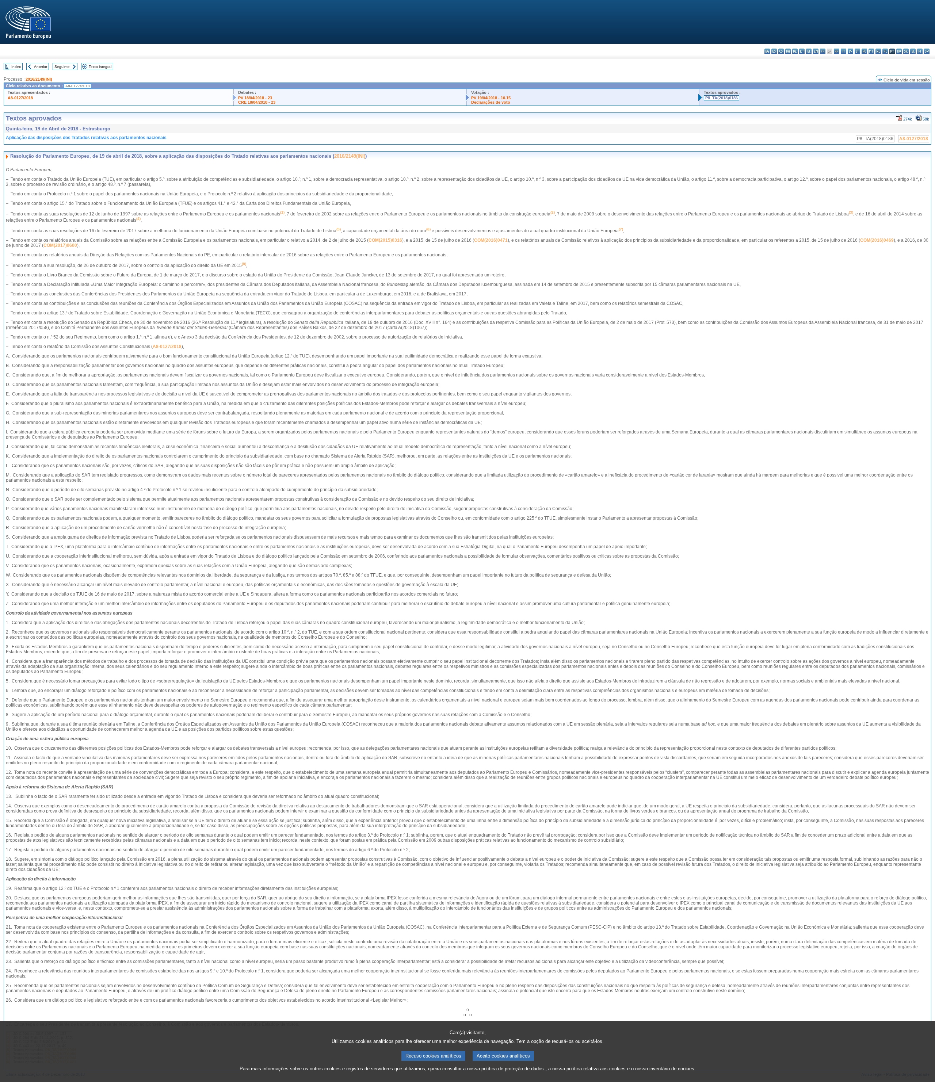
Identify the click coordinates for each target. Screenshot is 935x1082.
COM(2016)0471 (491, 240)
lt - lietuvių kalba (857, 51)
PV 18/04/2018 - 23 (255, 98)
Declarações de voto (490, 102)
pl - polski (885, 51)
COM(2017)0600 (60, 245)
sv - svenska (927, 51)
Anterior (40, 67)
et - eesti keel (802, 51)
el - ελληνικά (809, 51)
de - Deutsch (795, 51)
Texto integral (100, 67)
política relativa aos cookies (596, 1068)
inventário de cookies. (672, 1068)
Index (16, 67)
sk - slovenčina (906, 51)
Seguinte (62, 67)
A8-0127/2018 (20, 98)
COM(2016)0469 (877, 240)
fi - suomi (920, 51)
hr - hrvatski (836, 51)
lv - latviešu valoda (850, 51)
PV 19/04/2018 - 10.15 (491, 98)
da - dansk (788, 51)
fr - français (822, 51)
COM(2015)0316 (385, 240)
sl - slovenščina (913, 51)
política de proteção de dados (512, 1068)
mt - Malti (871, 51)
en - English (815, 51)
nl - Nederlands (878, 51)
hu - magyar (864, 51)
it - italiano (843, 51)
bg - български (767, 51)
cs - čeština (781, 51)
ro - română (899, 51)
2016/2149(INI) (39, 79)
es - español (774, 51)
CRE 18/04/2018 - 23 (256, 102)
